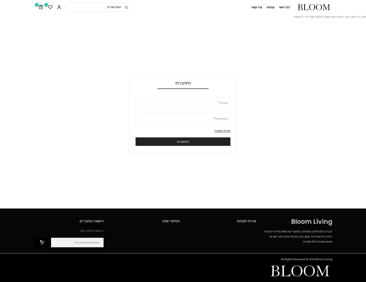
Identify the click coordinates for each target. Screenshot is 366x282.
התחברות (183, 142)
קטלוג (270, 7)
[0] (50, 7)
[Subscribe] (42, 242)
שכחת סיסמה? (222, 131)
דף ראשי (284, 7)
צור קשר (256, 7)
